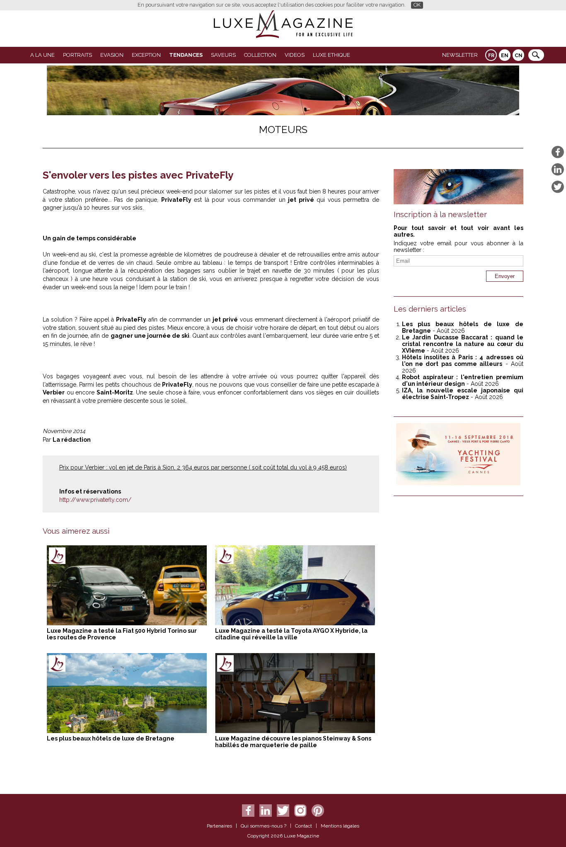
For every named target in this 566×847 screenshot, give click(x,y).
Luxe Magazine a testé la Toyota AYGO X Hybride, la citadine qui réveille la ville (291, 634)
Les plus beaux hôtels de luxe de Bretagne (110, 738)
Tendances (186, 55)
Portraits (77, 55)
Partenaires (219, 826)
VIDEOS (295, 55)
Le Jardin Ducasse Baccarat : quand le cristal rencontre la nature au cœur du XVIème (462, 344)
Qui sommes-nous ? (263, 826)
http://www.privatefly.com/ (95, 499)
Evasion (111, 55)
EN (504, 55)
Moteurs (283, 129)
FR (491, 55)
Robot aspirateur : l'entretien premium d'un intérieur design (462, 380)
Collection (260, 55)
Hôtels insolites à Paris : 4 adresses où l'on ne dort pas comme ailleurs (462, 360)
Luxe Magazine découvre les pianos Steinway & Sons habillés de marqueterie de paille (293, 741)
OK (417, 5)
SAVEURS (223, 55)
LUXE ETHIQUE (331, 55)
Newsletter (460, 55)
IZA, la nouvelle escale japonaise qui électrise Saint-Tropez (462, 393)
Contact (303, 826)
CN (518, 55)
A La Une (42, 55)
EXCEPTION (146, 55)
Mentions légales (340, 826)
